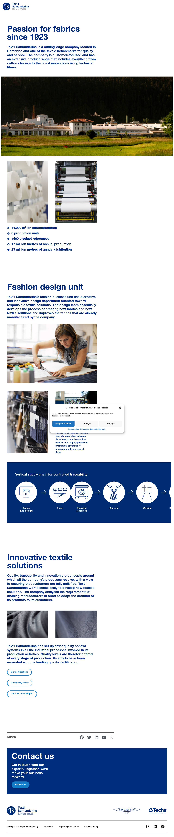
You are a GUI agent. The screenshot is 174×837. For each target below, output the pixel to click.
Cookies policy (73, 429)
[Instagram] (147, 826)
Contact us (20, 785)
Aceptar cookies (63, 424)
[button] (120, 408)
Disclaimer (48, 827)
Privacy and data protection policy (93, 429)
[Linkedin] (155, 826)
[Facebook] (162, 826)
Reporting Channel (67, 827)
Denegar (87, 424)
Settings (111, 424)
